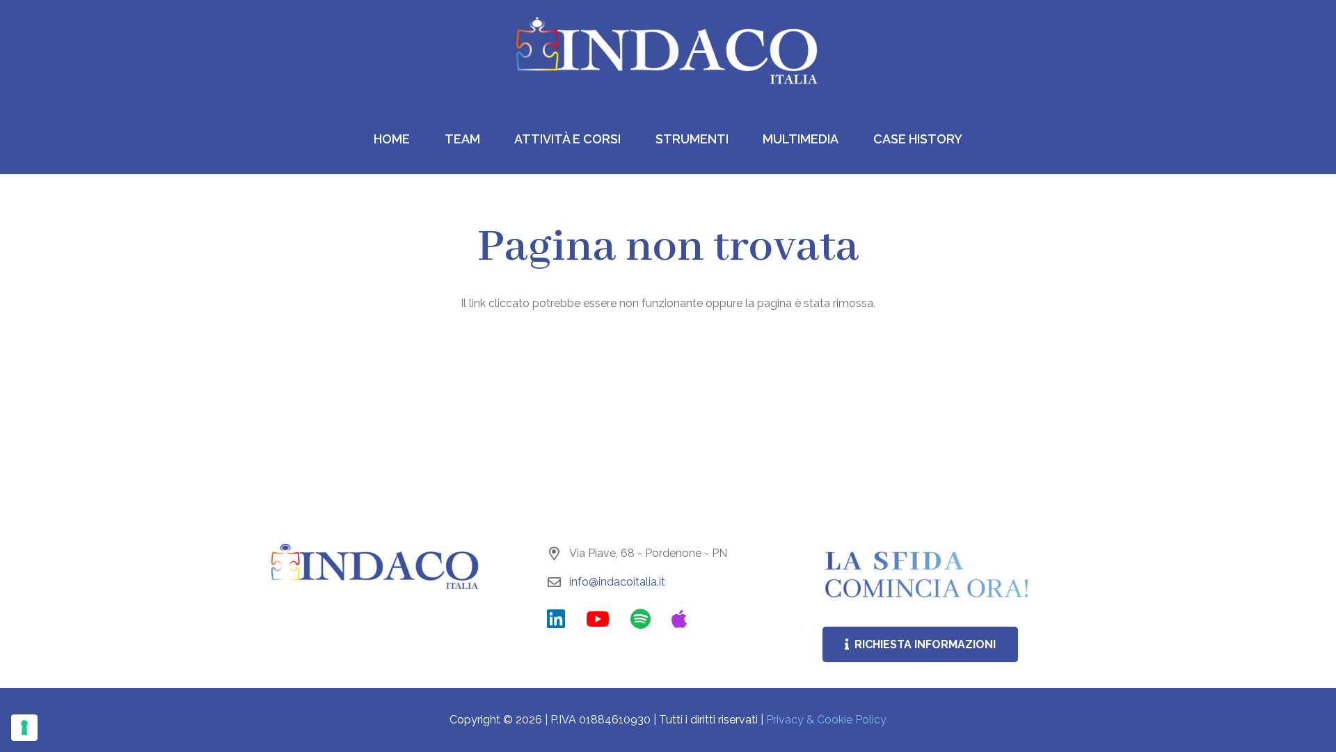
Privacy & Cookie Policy (826, 719)
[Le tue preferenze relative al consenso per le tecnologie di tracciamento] (24, 727)
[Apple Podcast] (679, 619)
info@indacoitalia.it (617, 581)
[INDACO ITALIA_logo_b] (668, 52)
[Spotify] (640, 619)
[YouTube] (598, 619)
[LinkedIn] (556, 619)
